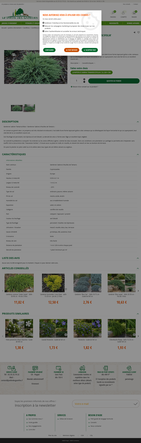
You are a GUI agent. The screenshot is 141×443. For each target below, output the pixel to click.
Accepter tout (90, 50)
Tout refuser (72, 50)
